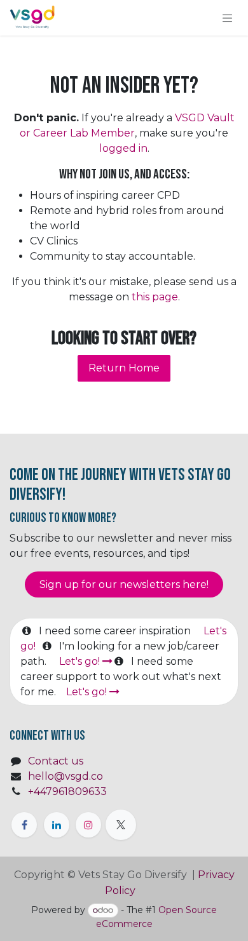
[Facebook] (24, 825)
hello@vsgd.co (65, 776)
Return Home (124, 368)
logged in (123, 148)
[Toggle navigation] (227, 17)
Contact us (55, 761)
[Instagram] (88, 825)
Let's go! (80, 661)
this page (155, 297)
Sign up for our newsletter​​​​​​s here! (124, 584)
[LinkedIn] (56, 825)
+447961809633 (67, 791)
